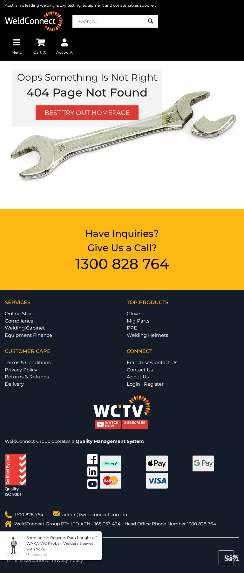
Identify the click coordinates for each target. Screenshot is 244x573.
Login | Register (145, 384)
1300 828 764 (122, 263)
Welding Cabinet (25, 328)
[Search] (150, 21)
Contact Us (140, 370)
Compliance (19, 321)
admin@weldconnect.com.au (94, 514)
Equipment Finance (28, 335)
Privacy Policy (21, 370)
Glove (133, 313)
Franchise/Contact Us (152, 362)
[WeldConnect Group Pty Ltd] (34, 21)
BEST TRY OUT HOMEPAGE (87, 113)
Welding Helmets (147, 335)
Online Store (19, 313)
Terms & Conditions (28, 362)
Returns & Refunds (27, 377)
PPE (132, 328)
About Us (138, 377)
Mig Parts (138, 321)
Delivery (14, 384)
